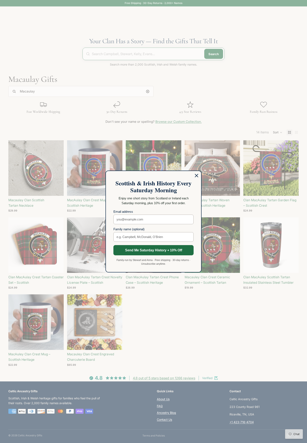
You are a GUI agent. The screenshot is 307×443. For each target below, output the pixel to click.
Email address (123, 211)
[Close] (197, 176)
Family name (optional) (129, 229)
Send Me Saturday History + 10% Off (153, 250)
